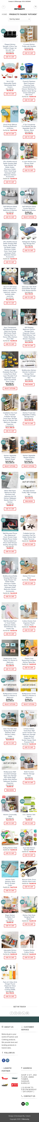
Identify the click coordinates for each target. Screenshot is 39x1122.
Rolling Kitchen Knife (10, 848)
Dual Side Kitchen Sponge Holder (29, 849)
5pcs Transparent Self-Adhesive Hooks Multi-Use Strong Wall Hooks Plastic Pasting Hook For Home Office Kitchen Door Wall (10, 333)
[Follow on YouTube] (27, 1013)
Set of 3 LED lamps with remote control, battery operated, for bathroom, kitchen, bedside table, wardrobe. (10, 291)
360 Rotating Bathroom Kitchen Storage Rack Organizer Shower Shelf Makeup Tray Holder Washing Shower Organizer (29, 333)
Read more (29, 384)
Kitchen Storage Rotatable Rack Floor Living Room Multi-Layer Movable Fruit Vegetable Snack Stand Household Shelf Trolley (10, 375)
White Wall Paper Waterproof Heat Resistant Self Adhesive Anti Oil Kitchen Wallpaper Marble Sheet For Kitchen (10, 496)
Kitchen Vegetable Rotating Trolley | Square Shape (10, 457)
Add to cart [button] (10, 57)
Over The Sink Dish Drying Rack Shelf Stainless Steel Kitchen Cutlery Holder (10, 732)
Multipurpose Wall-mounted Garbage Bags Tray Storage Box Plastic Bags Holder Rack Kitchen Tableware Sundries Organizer (10, 777)
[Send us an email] (19, 1013)
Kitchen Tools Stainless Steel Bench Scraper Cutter (10, 882)
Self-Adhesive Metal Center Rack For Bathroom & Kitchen (10, 208)
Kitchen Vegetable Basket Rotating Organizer (29, 457)
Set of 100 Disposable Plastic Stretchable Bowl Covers (10, 84)
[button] (3, 7)
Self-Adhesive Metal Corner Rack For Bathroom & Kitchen (29, 208)
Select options (29, 217)
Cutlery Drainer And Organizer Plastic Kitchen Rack (29, 623)
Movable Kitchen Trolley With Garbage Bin (29, 492)
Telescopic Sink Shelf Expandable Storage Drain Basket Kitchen (29, 288)
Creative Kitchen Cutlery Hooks (29, 951)
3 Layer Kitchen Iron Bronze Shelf (29, 162)
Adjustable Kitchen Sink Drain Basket (10, 951)
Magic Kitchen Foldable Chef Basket (10, 917)
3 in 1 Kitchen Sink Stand (29, 815)
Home (4, 14)
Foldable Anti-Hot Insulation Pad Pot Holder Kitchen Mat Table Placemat (29, 536)
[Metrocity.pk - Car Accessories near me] (19, 7)
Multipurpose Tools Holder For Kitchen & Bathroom (10, 660)
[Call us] (23, 1013)
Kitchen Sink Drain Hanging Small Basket (29, 917)
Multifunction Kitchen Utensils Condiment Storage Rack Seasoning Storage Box (29, 374)
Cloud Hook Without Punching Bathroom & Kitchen (10, 126)
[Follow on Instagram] (15, 1013)
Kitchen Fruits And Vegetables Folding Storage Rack (29, 414)
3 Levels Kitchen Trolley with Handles (29, 45)
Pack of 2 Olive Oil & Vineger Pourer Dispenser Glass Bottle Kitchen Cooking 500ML (10, 986)
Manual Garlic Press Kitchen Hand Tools (29, 880)
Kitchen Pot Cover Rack (29, 577)
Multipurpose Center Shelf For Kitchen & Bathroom (29, 695)
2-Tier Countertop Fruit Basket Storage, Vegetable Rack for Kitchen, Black (29, 127)
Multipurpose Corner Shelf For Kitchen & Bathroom (10, 695)
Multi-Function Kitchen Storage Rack (29, 773)
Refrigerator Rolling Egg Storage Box (29, 242)
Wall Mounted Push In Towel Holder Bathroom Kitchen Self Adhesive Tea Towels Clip (10, 624)
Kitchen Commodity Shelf (10, 815)
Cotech (28, 1116)
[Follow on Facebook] (11, 1013)
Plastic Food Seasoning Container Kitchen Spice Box (29, 660)
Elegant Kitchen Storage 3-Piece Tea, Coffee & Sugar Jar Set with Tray (10, 47)
